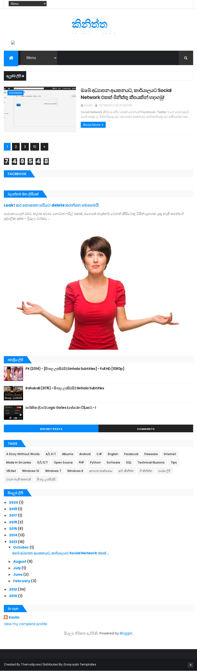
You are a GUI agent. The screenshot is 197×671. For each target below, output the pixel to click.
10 (34, 146)
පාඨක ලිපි (164, 471)
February (22, 581)
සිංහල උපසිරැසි (46, 479)
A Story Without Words (23, 454)
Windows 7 (53, 471)
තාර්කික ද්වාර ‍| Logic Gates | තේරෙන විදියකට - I (60, 407)
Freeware (15, 93)
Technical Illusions (151, 462)
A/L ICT (51, 454)
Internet (170, 454)
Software (113, 462)
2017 (13, 515)
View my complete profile (25, 624)
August (20, 561)
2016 (13, 522)
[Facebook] (159, 4)
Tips (174, 462)
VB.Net (11, 471)
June (18, 574)
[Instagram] (179, 4)
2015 (13, 528)
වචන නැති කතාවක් (18, 479)
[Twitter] (166, 4)
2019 (13, 508)
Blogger (126, 633)
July (17, 568)
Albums (67, 454)
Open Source (63, 462)
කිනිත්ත (89, 24)
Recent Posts (51, 429)
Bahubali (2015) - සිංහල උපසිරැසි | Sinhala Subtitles (64, 388)
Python (95, 462)
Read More (91, 124)
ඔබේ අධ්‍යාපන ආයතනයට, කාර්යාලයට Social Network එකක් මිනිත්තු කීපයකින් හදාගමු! (126, 94)
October (21, 547)
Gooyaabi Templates (79, 664)
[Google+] (185, 4)
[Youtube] (172, 4)
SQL (128, 462)
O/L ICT (42, 462)
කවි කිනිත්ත (126, 471)
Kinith (14, 617)
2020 (14, 502)
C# (99, 454)
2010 (13, 595)
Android (85, 454)
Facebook (131, 454)
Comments (146, 429)
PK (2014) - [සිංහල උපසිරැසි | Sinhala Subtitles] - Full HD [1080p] (74, 368)
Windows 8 (75, 471)
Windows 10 (30, 471)
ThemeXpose (31, 664)
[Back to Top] (190, 665)
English (113, 454)
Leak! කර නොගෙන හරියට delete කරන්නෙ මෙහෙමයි (51, 205)
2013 (13, 541)
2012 (13, 589)
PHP (81, 462)
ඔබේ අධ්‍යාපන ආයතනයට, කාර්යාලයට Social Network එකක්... (60, 553)
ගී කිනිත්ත (146, 471)
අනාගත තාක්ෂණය (100, 471)
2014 (13, 535)
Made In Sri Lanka (18, 462)
